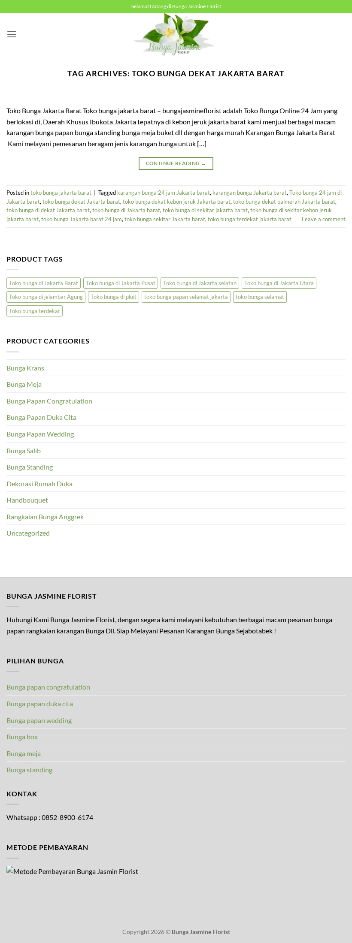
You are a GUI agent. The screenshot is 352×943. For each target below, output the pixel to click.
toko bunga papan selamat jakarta (186, 296)
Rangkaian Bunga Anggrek (45, 516)
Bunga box (22, 736)
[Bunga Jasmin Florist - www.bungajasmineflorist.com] (176, 34)
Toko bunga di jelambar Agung (46, 296)
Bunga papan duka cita (39, 703)
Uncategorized (28, 533)
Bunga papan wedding (39, 720)
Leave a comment (324, 219)
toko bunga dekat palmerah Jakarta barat (284, 201)
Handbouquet (27, 500)
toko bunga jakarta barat (60, 192)
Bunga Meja (24, 384)
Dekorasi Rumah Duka (39, 483)
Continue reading (176, 163)
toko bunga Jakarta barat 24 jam (81, 219)
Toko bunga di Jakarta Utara (279, 283)
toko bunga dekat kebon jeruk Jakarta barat (177, 201)
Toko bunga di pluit (114, 296)
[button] (11, 34)
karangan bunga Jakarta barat (249, 192)
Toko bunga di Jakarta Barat (43, 283)
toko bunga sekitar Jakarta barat (164, 219)
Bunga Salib (23, 450)
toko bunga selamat (260, 296)
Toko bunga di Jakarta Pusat (120, 283)
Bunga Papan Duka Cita (41, 417)
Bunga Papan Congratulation (49, 401)
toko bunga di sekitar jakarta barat (205, 210)
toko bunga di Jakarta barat (126, 210)
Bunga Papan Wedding (40, 434)
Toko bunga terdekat (34, 310)
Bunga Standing (29, 467)
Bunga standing (29, 769)
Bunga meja (23, 753)
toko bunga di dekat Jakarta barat (48, 210)
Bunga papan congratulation (48, 687)
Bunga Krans (25, 368)
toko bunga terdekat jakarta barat (249, 219)
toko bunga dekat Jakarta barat (81, 201)
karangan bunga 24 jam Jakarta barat (163, 192)
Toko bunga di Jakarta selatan (200, 283)
